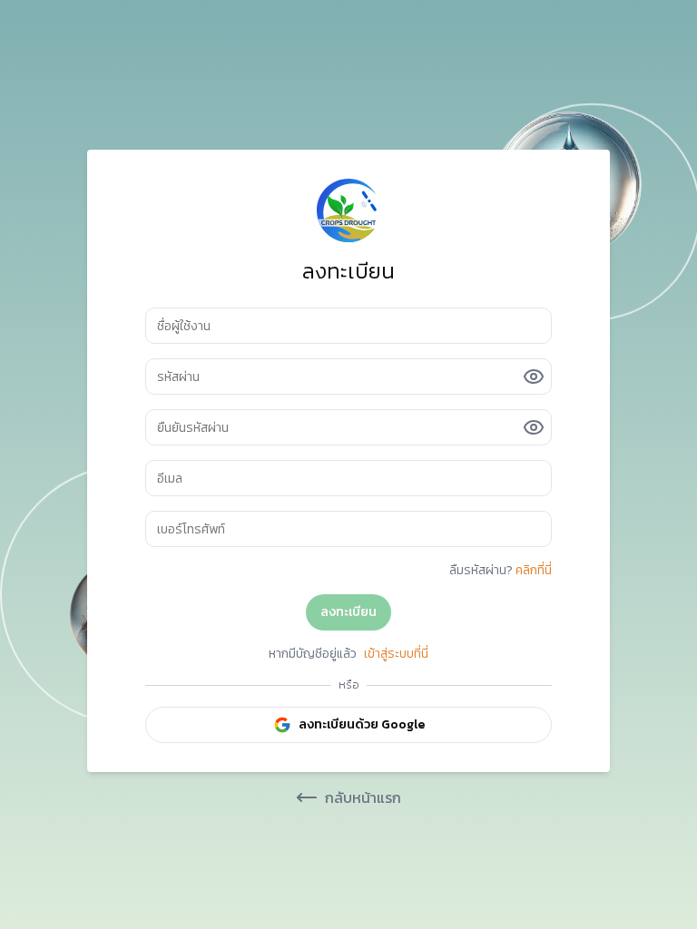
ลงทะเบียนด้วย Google (362, 724)
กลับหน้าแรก (363, 797)
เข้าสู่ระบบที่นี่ (396, 654)
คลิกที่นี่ (533, 570)
